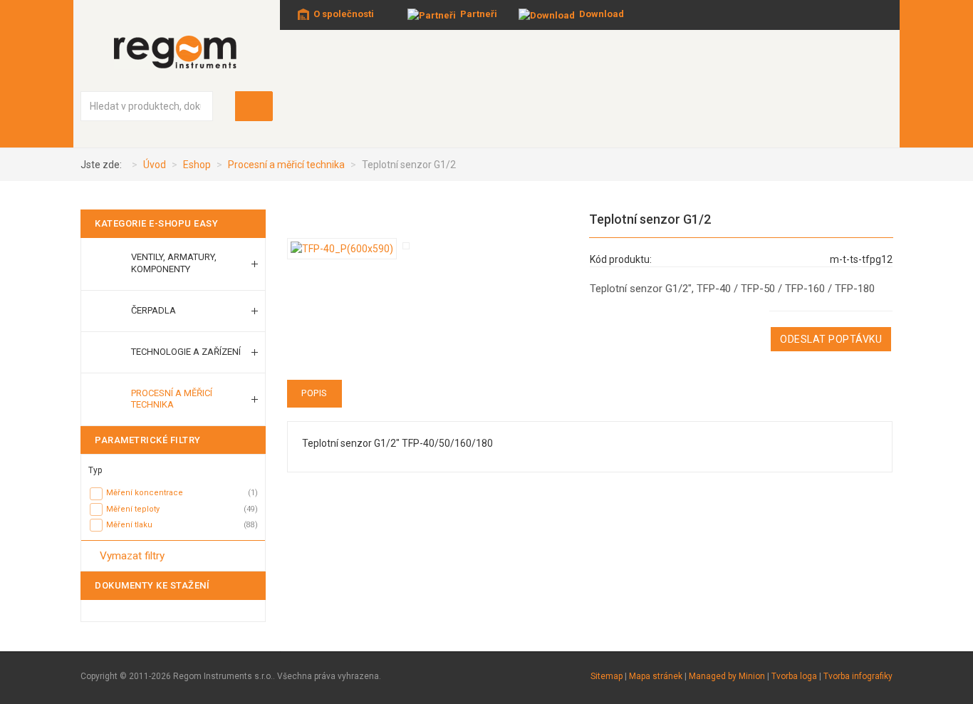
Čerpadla (153, 310)
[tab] (173, 467)
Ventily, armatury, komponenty (174, 263)
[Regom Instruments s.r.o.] (176, 51)
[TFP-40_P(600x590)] (344, 248)
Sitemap (606, 676)
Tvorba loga (794, 676)
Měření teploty (133, 509)
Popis (314, 393)
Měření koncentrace (144, 492)
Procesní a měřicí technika (171, 399)
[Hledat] (254, 106)
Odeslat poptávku (831, 339)
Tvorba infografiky (858, 676)
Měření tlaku (129, 524)
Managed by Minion (727, 676)
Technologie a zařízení (186, 351)
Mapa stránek (655, 676)
